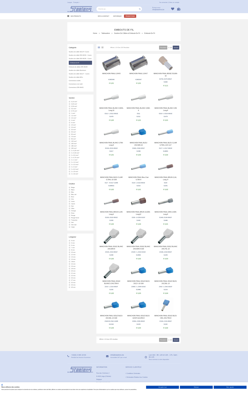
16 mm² (73, 127)
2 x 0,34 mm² (75, 153)
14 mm (73, 259)
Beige (73, 187)
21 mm (73, 273)
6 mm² (73, 122)
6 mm (73, 245)
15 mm (73, 264)
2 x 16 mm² (74, 174)
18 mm (73, 268)
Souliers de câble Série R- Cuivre (79, 52)
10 (171, 47)
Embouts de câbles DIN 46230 (78, 67)
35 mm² (73, 132)
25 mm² (73, 129)
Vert (72, 222)
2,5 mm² (73, 118)
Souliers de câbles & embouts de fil (127, 33)
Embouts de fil (149, 33)
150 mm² (74, 143)
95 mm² (73, 139)
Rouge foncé (75, 217)
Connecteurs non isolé (76, 84)
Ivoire (73, 201)
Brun (72, 196)
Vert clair (74, 224)
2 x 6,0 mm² (75, 169)
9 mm (73, 240)
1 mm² (73, 113)
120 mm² (74, 141)
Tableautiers (105, 33)
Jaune (73, 203)
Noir (72, 206)
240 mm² (74, 148)
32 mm (73, 282)
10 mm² (73, 125)
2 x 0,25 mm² (75, 150)
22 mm (73, 275)
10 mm (73, 252)
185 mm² (74, 146)
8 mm (73, 250)
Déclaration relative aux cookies (137, 377)
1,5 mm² (73, 115)
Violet (73, 227)
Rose (72, 213)
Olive (72, 208)
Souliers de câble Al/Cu (76, 77)
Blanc (73, 189)
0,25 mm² (74, 104)
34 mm (73, 285)
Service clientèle (133, 367)
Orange (73, 210)
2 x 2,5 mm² (75, 164)
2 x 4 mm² (74, 167)
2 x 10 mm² (74, 171)
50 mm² (73, 134)
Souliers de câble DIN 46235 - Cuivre (80, 58)
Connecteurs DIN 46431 (76, 87)
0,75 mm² (74, 111)
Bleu (72, 192)
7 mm (73, 247)
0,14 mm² (74, 101)
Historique (117, 16)
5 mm (73, 243)
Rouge (73, 215)
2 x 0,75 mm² (75, 157)
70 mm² (73, 136)
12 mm (73, 254)
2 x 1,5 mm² (75, 162)
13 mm (73, 257)
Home (95, 33)
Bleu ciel (73, 194)
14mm (73, 261)
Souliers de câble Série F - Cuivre (79, 74)
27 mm (73, 280)
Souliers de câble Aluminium (77, 70)
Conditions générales (133, 373)
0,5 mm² (73, 108)
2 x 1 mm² (74, 160)
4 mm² (73, 120)
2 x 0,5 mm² (75, 155)
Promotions (130, 16)
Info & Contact (103, 16)
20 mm (73, 271)
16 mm (73, 266)
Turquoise (74, 220)
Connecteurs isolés (75, 80)
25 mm (73, 278)
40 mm (73, 287)
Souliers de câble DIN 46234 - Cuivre (80, 55)
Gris (72, 199)
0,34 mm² (74, 106)
